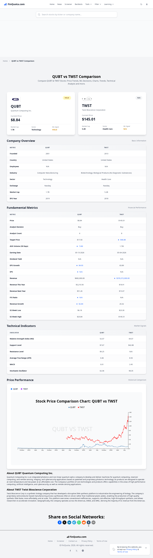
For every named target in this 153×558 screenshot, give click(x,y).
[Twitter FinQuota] (76, 550)
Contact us (73, 541)
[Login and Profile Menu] (147, 4)
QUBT (16, 106)
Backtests (78, 4)
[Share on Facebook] (60, 522)
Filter (97, 4)
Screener (68, 4)
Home (52, 4)
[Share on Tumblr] (89, 522)
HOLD (54, 129)
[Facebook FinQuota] (70, 550)
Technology (36, 129)
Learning (108, 4)
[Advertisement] (76, 39)
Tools (87, 4)
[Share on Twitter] (64, 522)
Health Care (107, 129)
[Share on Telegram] (74, 522)
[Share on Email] (93, 522)
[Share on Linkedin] (69, 522)
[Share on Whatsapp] (79, 522)
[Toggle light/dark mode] (141, 4)
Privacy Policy (87, 541)
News (59, 4)
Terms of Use (102, 541)
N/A (125, 129)
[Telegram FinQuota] (82, 550)
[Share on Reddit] (84, 522)
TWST (87, 105)
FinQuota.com (78, 536)
